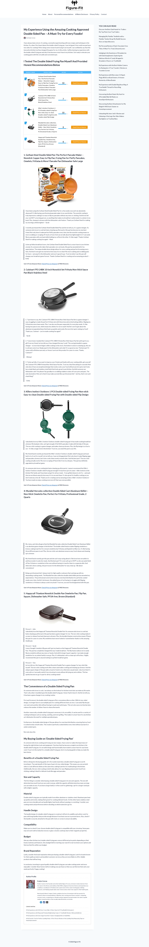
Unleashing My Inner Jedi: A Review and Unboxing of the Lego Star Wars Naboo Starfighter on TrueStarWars (111, 116)
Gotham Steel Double (36, 155)
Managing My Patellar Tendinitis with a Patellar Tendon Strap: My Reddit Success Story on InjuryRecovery (112, 39)
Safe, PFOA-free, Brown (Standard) (59, 596)
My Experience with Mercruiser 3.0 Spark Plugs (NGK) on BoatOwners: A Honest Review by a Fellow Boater (112, 77)
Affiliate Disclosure (81, 14)
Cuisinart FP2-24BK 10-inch (39, 269)
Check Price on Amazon (79, 83)
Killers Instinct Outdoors (37, 391)
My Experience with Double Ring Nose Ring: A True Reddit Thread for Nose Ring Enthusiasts (113, 87)
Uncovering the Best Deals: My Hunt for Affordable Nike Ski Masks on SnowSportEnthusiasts (112, 96)
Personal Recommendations (63, 14)
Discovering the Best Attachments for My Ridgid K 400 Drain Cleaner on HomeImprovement (112, 106)
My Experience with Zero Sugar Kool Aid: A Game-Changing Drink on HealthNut (48, 915)
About (50, 14)
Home (44, 14)
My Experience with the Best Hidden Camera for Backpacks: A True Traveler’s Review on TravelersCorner (113, 67)
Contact (104, 14)
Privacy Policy (94, 14)
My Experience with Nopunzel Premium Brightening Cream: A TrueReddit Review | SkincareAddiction (54, 913)
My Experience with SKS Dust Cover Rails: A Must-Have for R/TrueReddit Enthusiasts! (50, 910)
